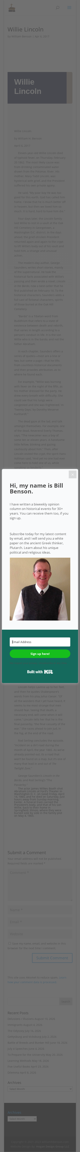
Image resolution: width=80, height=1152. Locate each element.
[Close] (73, 474)
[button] (40, 590)
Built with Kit (40, 671)
